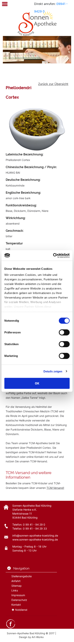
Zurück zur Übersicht (53, 84)
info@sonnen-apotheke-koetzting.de (35, 535)
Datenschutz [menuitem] (19, 599)
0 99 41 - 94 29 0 (34, 524)
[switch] (64, 332)
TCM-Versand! (55, 487)
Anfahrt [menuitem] (15, 581)
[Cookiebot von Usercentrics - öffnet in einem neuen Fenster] (53, 255)
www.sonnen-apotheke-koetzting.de (35, 539)
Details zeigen (52, 371)
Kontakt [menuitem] (16, 604)
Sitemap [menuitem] (16, 585)
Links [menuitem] (14, 590)
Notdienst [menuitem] (21, 609)
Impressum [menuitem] (18, 595)
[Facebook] (11, 623)
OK (37, 383)
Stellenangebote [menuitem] (21, 576)
